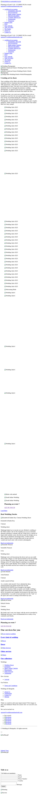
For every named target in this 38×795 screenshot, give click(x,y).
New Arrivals (8, 26)
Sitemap (6, 697)
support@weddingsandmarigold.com (11, 6)
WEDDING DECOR (14, 11)
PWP (5, 24)
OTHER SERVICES (14, 17)
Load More (4, 510)
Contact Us (7, 32)
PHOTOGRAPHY (13, 16)
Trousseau (11, 21)
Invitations (7, 666)
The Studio (7, 29)
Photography (8, 670)
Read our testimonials (7, 543)
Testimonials (11, 19)
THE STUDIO (8, 27)
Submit (3, 750)
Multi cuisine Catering (14, 14)
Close (7, 750)
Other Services (8, 671)
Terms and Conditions (10, 685)
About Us (7, 30)
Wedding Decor (9, 665)
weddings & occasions (11, 9)
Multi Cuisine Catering (11, 668)
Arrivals (6, 679)
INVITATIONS (12, 12)
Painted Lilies (8, 22)
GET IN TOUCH (9, 507)
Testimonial (7, 673)
